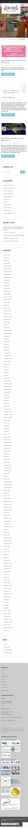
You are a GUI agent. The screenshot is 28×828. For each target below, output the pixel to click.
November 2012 (8, 566)
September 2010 (8, 627)
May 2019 (6, 428)
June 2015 (6, 512)
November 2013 (8, 538)
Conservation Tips (8, 190)
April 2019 (6, 431)
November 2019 (8, 414)
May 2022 (6, 344)
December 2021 (8, 355)
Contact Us (4, 684)
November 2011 (8, 588)
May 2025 (6, 282)
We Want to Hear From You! (11, 238)
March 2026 (7, 263)
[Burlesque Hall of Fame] (11, 8)
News (3, 679)
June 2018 (6, 453)
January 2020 (7, 409)
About (3, 681)
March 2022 (7, 350)
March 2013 (7, 560)
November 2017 (8, 467)
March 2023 (7, 327)
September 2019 (8, 417)
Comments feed (8, 649)
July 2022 (6, 339)
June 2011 (6, 602)
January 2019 (7, 439)
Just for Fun (7, 199)
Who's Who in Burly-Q (9, 213)
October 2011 (7, 591)
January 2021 (7, 381)
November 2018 (8, 445)
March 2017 (7, 479)
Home (3, 670)
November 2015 (8, 504)
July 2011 (6, 599)
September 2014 (8, 526)
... (0, 827)
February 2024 (7, 311)
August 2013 (7, 546)
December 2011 (8, 585)
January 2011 (7, 616)
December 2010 (8, 619)
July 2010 (6, 630)
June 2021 (6, 369)
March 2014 (7, 535)
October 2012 (7, 568)
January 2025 (7, 294)
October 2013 (7, 540)
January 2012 (7, 582)
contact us (7, 717)
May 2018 (6, 456)
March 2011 (7, 610)
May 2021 (6, 372)
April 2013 (6, 557)
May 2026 (6, 260)
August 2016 (7, 490)
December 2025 (8, 271)
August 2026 (7, 254)
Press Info (4, 687)
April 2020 (6, 403)
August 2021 (7, 364)
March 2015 (7, 515)
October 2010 (7, 624)
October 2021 (7, 361)
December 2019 (8, 411)
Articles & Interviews (9, 188)
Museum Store (5, 690)
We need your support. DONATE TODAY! (11, 1)
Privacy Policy (10, 820)
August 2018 (7, 451)
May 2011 (6, 605)
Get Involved (5, 676)
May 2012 (6, 577)
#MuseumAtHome (8, 185)
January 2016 (7, 498)
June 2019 (6, 425)
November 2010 (8, 622)
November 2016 (8, 484)
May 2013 (6, 554)
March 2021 (7, 378)
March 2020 (7, 406)
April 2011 (6, 608)
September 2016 (8, 487)
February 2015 (7, 518)
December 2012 (8, 563)
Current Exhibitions (8, 193)
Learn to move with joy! (9, 232)
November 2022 (8, 333)
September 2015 (8, 510)
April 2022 (6, 347)
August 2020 (7, 392)
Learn (5, 202)
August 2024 (7, 302)
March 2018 (7, 462)
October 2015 (7, 507)
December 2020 (8, 383)
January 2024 (7, 313)
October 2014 (7, 524)
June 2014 (6, 532)
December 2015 (8, 501)
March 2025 (7, 288)
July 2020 (6, 395)
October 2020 (7, 389)
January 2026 (7, 268)
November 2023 (8, 316)
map (2, 705)
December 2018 (8, 442)
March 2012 (7, 580)
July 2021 (6, 367)
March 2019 (7, 434)
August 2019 (7, 420)
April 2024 (6, 305)
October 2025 (7, 274)
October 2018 (7, 448)
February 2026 (7, 266)
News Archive (17, 65)
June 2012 (6, 574)
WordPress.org (7, 652)
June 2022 (6, 341)
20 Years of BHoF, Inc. (8, 97)
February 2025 (7, 291)
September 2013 (8, 543)
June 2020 (6, 397)
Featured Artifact (8, 196)
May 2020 (6, 400)
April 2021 (6, 375)
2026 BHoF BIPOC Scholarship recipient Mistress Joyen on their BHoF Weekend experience (13, 228)
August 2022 (7, 336)
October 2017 (7, 470)
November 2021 (8, 358)
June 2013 (6, 552)
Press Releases (8, 207)
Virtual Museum (8, 210)
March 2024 (7, 308)
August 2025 (7, 280)
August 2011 (7, 596)
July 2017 (6, 476)
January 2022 (7, 353)
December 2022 (8, 330)
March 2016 (7, 495)
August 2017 (7, 473)
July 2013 (6, 549)
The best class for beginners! (11, 241)
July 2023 (6, 325)
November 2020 (8, 386)
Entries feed (7, 647)
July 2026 (6, 257)
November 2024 (8, 296)
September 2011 (8, 594)
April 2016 (6, 493)
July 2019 (6, 423)
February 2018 (7, 465)
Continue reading (8, 74)
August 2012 (7, 571)
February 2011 (7, 613)
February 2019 (7, 437)
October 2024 (7, 299)
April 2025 (6, 285)
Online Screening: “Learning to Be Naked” (14, 235)
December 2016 (8, 481)
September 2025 (8, 277)
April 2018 (6, 459)
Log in (5, 644)
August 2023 (7, 322)
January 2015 (7, 521)
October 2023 (7, 319)
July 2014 (6, 529)
